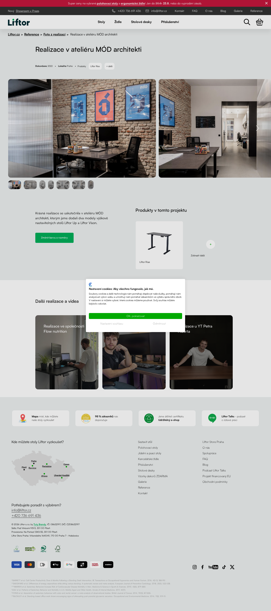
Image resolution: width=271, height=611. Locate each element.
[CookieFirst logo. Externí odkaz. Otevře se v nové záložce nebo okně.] (90, 284)
